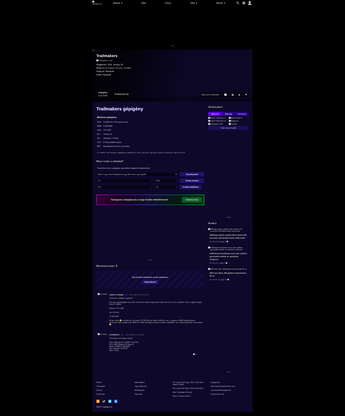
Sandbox (127, 68)
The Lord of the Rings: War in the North (187, 388)
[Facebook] (115, 401)
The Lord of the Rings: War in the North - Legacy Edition (188, 383)
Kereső (99, 390)
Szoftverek (100, 394)
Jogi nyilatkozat (140, 386)
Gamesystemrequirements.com (223, 386)
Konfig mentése (192, 181)
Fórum (168, 3)
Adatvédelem (139, 382)
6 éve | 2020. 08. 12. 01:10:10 (139, 295)
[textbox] (124, 181)
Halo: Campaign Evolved (182, 392)
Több (193, 3)
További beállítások (191, 187)
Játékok (118, 3)
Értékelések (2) (122, 94)
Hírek (144, 3)
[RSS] (98, 401)
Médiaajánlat (139, 390)
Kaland (111, 68)
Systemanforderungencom (221, 390)
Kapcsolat (138, 394)
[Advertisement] (172, 28)
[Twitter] (109, 401)
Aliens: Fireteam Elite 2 (181, 396)
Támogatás (100, 386)
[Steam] (104, 401)
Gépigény (103, 94)
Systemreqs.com (217, 394)
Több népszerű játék (228, 128)
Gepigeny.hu (215, 382)
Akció (104, 68)
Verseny (119, 68)
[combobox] (124, 181)
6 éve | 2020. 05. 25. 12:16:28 (134, 335)
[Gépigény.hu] (97, 4)
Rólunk (220, 3)
